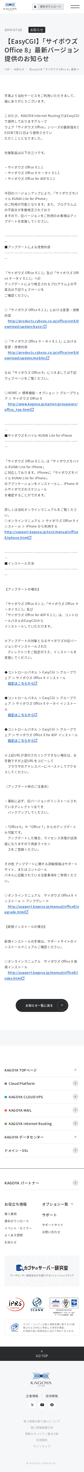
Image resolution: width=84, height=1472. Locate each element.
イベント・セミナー (18, 1228)
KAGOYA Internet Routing (30, 1123)
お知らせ (10, 1242)
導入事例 (10, 1214)
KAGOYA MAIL (20, 1110)
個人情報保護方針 (42, 1427)
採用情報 (52, 1396)
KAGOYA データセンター (24, 1137)
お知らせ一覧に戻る (39, 1005)
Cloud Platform (22, 1083)
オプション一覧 (55, 1204)
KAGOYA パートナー (21, 1182)
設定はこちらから (21, 683)
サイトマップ (41, 1446)
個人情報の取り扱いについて (42, 1421)
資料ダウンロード (50, 6)
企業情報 (32, 1396)
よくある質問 (13, 1235)
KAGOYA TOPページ (20, 1070)
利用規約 (42, 1440)
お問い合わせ (51, 1232)
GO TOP (42, 1356)
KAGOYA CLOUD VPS (26, 1096)
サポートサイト (53, 1225)
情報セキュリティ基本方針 (42, 1434)
